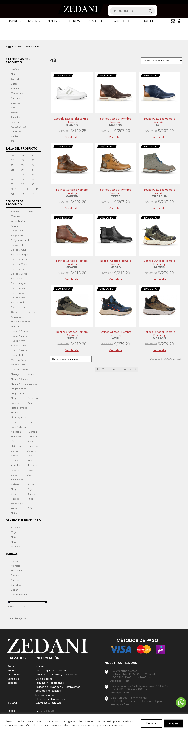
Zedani (15, 590)
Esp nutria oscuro (20, 322)
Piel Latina (16, 570)
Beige (14, 475)
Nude (30, 499)
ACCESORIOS (123, 21)
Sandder (15, 580)
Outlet (14, 136)
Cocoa (31, 312)
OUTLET (148, 21)
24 (33, 160)
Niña (13, 537)
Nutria (14, 513)
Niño (13, 542)
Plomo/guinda (18, 417)
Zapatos (15, 103)
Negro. (15, 398)
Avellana (32, 465)
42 (12, 194)
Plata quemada (19, 408)
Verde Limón (18, 221)
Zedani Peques (19, 594)
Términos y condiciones (49, 683)
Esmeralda (16, 436)
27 (33, 165)
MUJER (32, 21)
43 (22, 194)
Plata (29, 403)
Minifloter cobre (19, 369)
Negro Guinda (19, 393)
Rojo (30, 489)
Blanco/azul (17, 302)
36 (33, 179)
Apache (31, 451)
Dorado (32, 432)
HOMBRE (12, 21)
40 (26, 189)
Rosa (14, 422)
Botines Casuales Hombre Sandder (115, 120)
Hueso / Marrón (19, 336)
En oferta (18, 618)
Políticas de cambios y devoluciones (57, 674)
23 (22, 160)
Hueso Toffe (17, 355)
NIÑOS (52, 21)
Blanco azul (17, 278)
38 (22, 184)
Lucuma (15, 470)
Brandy (31, 494)
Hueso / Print (18, 341)
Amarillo (15, 465)
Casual (14, 108)
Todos (11, 711)
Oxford (15, 79)
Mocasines (17, 93)
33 (33, 175)
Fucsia (33, 436)
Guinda (15, 326)
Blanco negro (18, 283)
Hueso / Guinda (19, 331)
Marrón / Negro (19, 360)
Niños (14, 74)
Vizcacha (16, 432)
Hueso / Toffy (18, 345)
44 (33, 194)
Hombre (15, 527)
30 (33, 170)
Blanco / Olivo (19, 264)
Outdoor (16, 131)
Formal (15, 112)
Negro (14, 489)
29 (22, 170)
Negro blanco (18, 389)
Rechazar (151, 723)
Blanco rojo (17, 293)
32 (22, 175)
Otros (14, 141)
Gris (29, 460)
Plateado (16, 446)
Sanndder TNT (19, 585)
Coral (30, 456)
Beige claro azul (20, 240)
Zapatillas (16, 117)
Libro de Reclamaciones (50, 699)
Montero (16, 566)
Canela (15, 456)
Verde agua (17, 503)
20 (22, 155)
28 (12, 170)
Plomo (14, 412)
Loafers (15, 69)
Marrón (31, 484)
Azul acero (17, 480)
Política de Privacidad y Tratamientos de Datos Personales (57, 689)
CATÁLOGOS (95, 21)
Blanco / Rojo (18, 269)
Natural (31, 374)
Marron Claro (18, 365)
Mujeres (15, 547)
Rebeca (15, 575)
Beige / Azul (18, 231)
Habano (15, 211)
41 (37, 189)
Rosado (15, 499)
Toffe (30, 422)
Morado (31, 441)
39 (33, 184)
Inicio (8, 46)
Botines (15, 88)
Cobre (14, 460)
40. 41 (14, 189)
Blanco (15, 451)
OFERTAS (73, 21)
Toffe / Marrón (18, 427)
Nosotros (41, 666)
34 (12, 179)
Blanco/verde (18, 307)
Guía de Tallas (43, 679)
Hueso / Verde (19, 350)
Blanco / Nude (19, 259)
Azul (29, 475)
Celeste (15, 484)
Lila (13, 441)
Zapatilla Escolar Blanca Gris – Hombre (72, 120)
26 (22, 165)
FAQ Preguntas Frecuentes (52, 670)
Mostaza (15, 216)
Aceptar (173, 723)
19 (12, 155)
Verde (14, 508)
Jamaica (31, 211)
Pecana (15, 403)
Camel (14, 312)
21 (33, 155)
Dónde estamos (45, 695)
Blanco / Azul (18, 250)
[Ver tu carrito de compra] (172, 21)
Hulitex (14, 561)
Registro (179, 21)
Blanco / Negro (19, 254)
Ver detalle (72, 137)
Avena (14, 226)
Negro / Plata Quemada (24, 384)
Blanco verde (18, 298)
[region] (94, 722)
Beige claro (17, 235)
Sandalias (16, 98)
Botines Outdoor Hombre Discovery (159, 262)
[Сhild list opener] (24, 117)
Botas (14, 84)
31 (12, 175)
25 (12, 165)
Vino (13, 494)
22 (12, 160)
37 (12, 184)
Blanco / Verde (19, 274)
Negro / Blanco (19, 379)
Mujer (14, 532)
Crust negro (17, 317)
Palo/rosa (32, 398)
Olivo (30, 508)
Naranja (15, 374)
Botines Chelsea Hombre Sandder (115, 262)
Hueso (31, 470)
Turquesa (33, 446)
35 (22, 179)
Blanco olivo (18, 288)
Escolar (15, 122)
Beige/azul (17, 245)
